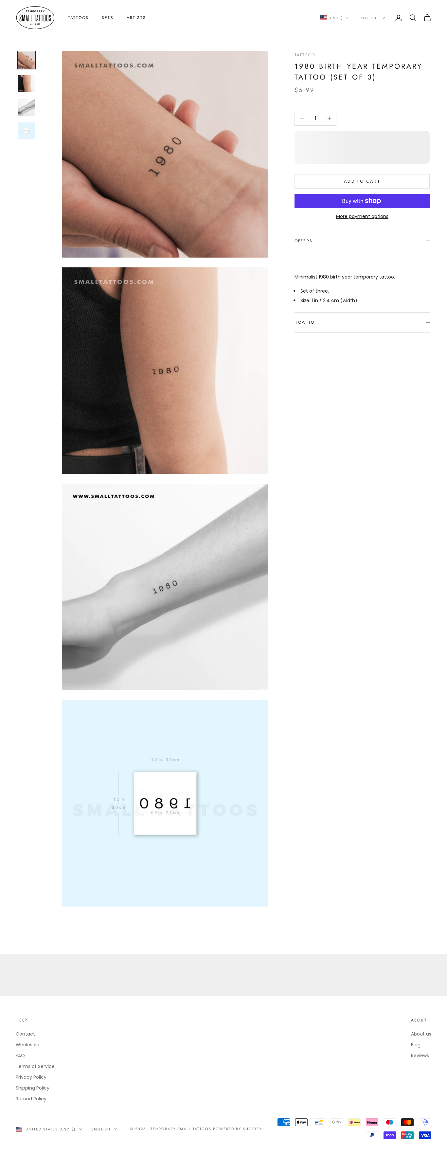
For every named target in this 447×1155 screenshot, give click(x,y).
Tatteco (305, 55)
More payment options (362, 216)
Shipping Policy (32, 1088)
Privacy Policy (31, 1077)
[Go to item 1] (26, 60)
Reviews (420, 1055)
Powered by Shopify (237, 1128)
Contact (25, 1034)
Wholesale (27, 1044)
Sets (108, 18)
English (368, 18)
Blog (415, 1044)
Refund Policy (31, 1098)
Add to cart (362, 181)
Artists (136, 18)
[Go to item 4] (26, 131)
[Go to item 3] (26, 107)
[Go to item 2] (26, 84)
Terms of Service (35, 1066)
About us (421, 1034)
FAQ (20, 1055)
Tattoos (78, 18)
